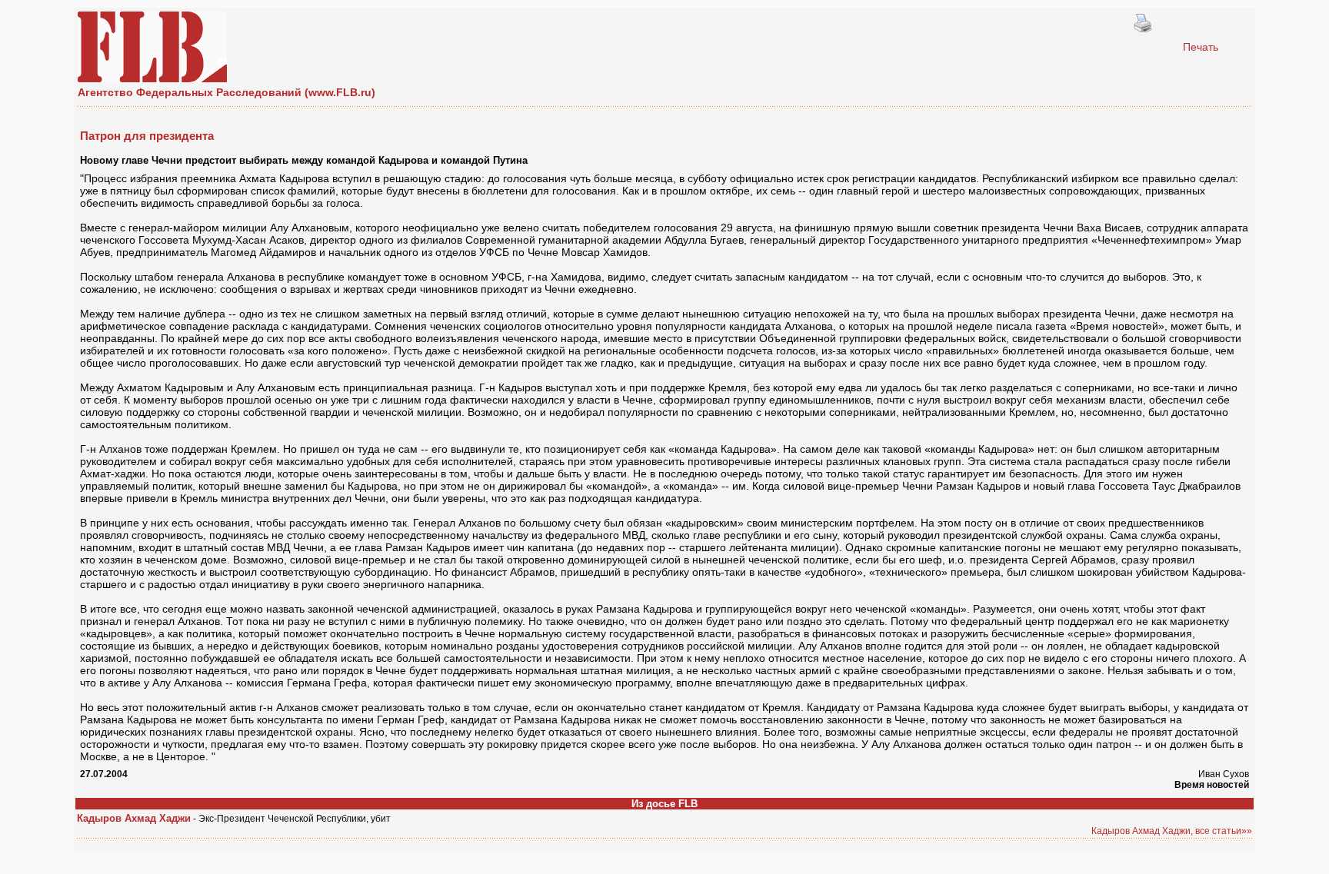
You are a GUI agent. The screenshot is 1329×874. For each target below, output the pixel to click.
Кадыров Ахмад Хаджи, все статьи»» (1171, 831)
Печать (1200, 47)
